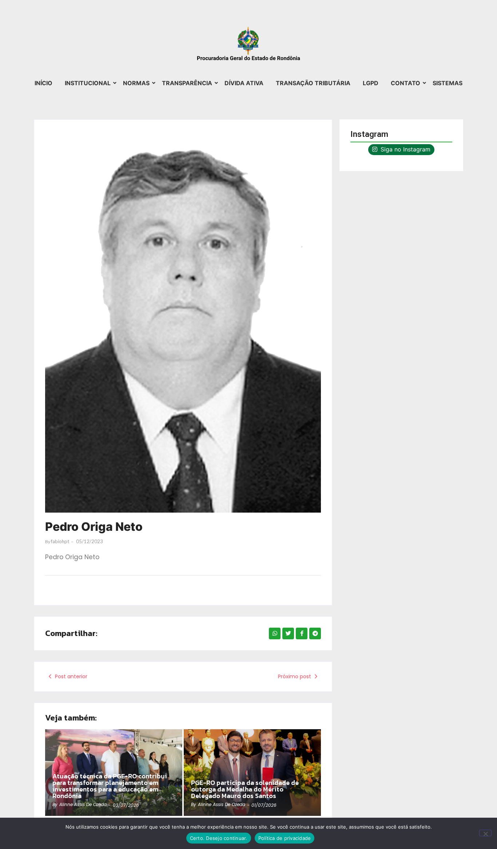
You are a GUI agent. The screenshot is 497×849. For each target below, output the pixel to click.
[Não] (485, 833)
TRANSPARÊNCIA (187, 83)
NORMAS (136, 83)
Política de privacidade (284, 838)
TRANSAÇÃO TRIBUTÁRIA (313, 83)
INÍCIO (43, 83)
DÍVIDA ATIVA (243, 83)
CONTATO (405, 83)
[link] (252, 772)
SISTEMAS (447, 83)
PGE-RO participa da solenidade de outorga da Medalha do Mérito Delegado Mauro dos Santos (245, 789)
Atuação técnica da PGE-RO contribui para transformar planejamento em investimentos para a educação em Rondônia (109, 786)
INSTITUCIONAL (88, 83)
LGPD (370, 83)
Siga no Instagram (404, 149)
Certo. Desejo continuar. (218, 838)
